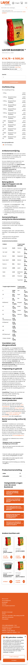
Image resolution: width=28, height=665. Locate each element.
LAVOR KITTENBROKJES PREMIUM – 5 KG (11, 632)
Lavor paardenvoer (18, 11)
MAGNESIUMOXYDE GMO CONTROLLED (11, 627)
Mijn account (5, 598)
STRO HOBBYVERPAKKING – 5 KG (9, 625)
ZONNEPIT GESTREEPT (7, 629)
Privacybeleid (5, 619)
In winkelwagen (14, 82)
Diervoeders (7, 10)
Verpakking (5, 69)
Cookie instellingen (14, 656)
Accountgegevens (6, 600)
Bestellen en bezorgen (7, 612)
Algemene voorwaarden (7, 617)
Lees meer (18, 67)
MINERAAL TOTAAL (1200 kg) (8, 630)
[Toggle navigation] (26, 3)
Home (3, 10)
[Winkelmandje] (22, 3)
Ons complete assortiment (8, 605)
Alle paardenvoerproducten (7, 11)
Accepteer (14, 660)
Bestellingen (5, 602)
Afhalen (4, 614)
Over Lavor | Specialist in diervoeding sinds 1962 (13, 615)
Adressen (4, 604)
